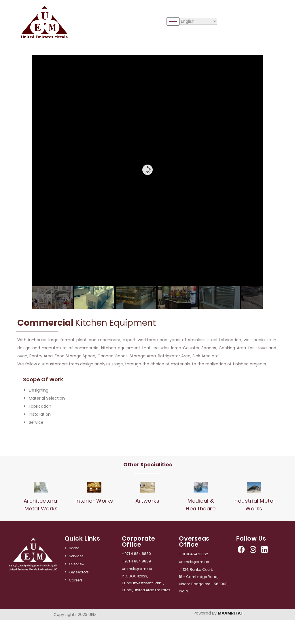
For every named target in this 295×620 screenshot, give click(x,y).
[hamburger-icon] (173, 21)
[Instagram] (253, 549)
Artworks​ (147, 500)
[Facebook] (241, 549)
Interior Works (94, 500)
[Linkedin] (264, 549)
